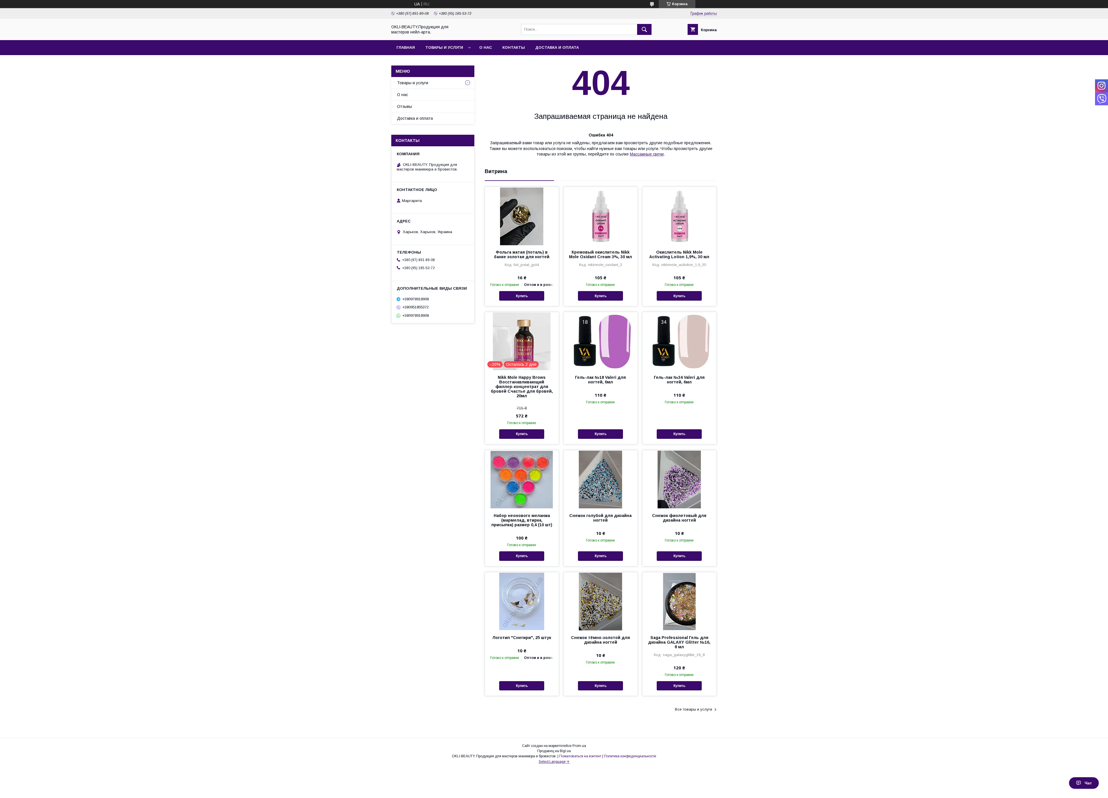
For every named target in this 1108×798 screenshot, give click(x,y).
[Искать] (644, 29)
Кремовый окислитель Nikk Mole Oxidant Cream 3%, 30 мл (600, 254)
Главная (405, 47)
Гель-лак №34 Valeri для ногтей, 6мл (679, 379)
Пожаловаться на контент (580, 756)
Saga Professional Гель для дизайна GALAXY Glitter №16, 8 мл (679, 642)
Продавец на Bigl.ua (554, 751)
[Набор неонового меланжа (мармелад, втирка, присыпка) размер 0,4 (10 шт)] (522, 479)
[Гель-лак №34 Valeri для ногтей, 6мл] (679, 341)
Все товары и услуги (693, 709)
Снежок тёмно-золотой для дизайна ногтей (600, 640)
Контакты (513, 47)
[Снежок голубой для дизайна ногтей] (600, 479)
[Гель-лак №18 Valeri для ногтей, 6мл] (600, 341)
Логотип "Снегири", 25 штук (521, 637)
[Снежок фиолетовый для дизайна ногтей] (679, 479)
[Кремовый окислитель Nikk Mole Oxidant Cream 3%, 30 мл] (600, 216)
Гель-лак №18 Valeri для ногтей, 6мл (600, 379)
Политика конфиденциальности (630, 756)
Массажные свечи (647, 154)
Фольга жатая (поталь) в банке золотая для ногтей (521, 254)
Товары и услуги (444, 47)
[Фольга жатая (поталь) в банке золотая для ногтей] (522, 216)
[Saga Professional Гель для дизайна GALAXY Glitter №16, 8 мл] (679, 601)
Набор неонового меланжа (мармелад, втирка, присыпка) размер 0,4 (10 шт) (521, 520)
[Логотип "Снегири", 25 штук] (522, 601)
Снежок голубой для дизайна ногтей (600, 517)
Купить (522, 296)
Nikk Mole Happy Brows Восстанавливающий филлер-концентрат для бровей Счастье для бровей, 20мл (522, 386)
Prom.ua (579, 746)
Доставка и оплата (557, 47)
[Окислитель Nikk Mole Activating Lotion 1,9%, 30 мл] (679, 216)
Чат (1088, 783)
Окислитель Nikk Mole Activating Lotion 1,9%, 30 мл (679, 254)
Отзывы (404, 106)
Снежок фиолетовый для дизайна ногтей (679, 517)
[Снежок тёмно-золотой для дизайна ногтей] (600, 601)
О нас (485, 47)
